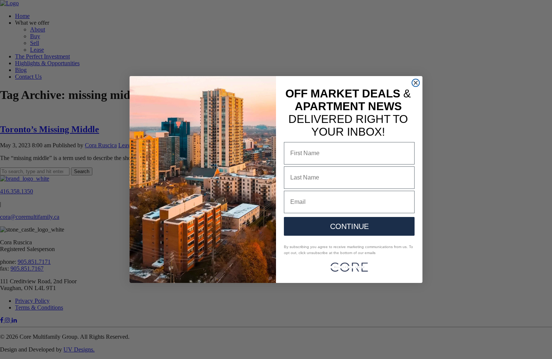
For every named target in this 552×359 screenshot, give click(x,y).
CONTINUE (349, 226)
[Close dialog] (415, 83)
